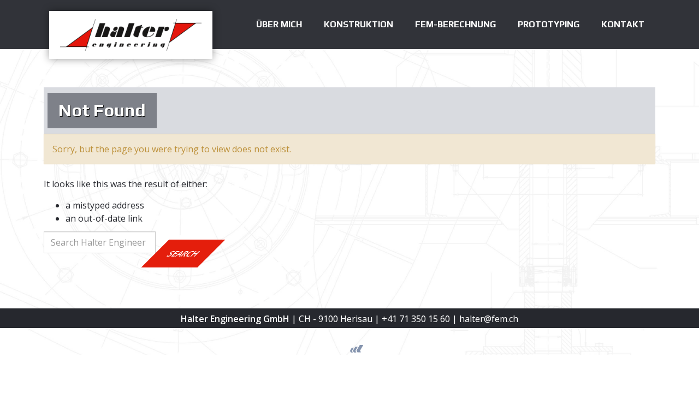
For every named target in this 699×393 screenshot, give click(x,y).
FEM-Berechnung (455, 24)
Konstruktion (358, 24)
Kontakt (622, 24)
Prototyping (548, 24)
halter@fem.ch (488, 319)
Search (183, 253)
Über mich (279, 24)
